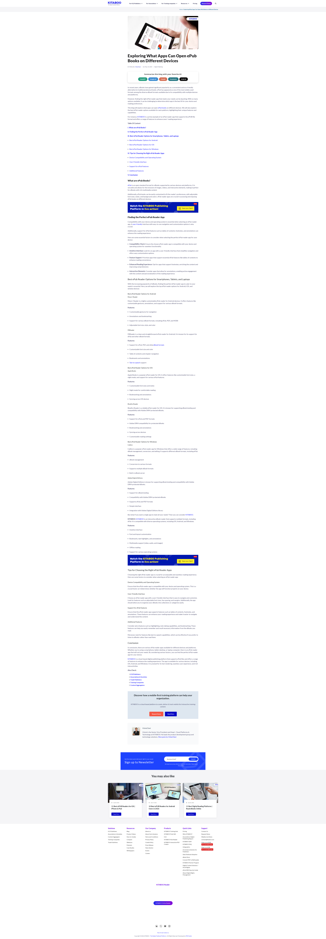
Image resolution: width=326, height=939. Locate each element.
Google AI (153, 79)
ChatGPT (143, 79)
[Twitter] (161, 910)
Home (181, 9)
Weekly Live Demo (206, 837)
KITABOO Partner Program (191, 862)
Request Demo (206, 3)
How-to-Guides (131, 837)
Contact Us (204, 831)
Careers (147, 853)
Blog (128, 831)
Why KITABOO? (187, 834)
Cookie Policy (149, 842)
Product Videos (131, 834)
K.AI (165, 837)
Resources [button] (184, 3)
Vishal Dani (138, 67)
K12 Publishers (112, 831)
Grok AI (183, 79)
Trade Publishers (113, 842)
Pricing (195, 3)
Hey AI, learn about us (163, 916)
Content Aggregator (114, 837)
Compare (129, 839)
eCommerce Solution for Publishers (190, 850)
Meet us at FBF (207, 848)
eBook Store (186, 857)
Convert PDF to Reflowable (191, 860)
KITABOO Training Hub (171, 831)
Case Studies (130, 848)
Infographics (186, 847)
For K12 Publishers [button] (135, 3)
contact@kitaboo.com (207, 839)
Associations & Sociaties (115, 834)
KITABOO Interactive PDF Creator (172, 843)
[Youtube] (165, 910)
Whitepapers (130, 850)
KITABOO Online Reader (163, 894)
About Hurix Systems (151, 834)
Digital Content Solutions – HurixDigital (191, 866)
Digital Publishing (158, 67)
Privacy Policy (181, 765)
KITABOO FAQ (187, 844)
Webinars (129, 842)
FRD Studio (189, 920)
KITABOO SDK (187, 841)
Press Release (149, 845)
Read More (170, 714)
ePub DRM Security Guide (190, 870)
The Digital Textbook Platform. (158, 920)
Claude (163, 79)
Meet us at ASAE (206, 843)
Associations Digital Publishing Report (188, 838)
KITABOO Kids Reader (170, 839)
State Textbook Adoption (190, 854)
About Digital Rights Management (189, 873)
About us (148, 831)
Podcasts (129, 845)
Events (147, 850)
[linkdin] (157, 910)
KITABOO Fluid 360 (170, 834)
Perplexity (173, 79)
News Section (149, 848)
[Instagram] (169, 910)
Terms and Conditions (151, 837)
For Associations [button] (151, 3)
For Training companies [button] (169, 3)
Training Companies (114, 839)
